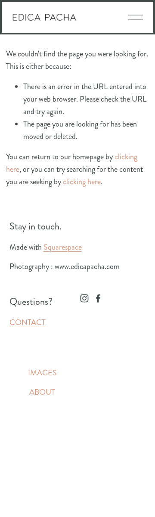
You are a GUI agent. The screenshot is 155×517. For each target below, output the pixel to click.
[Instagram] (84, 298)
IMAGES (42, 372)
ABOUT (42, 392)
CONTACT (27, 322)
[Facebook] (98, 298)
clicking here (82, 181)
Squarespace (62, 247)
